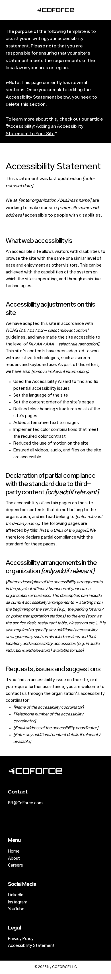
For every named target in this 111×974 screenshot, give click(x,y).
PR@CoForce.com (25, 803)
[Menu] (99, 10)
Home (13, 851)
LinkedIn (15, 895)
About (14, 859)
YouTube (16, 909)
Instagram (17, 902)
